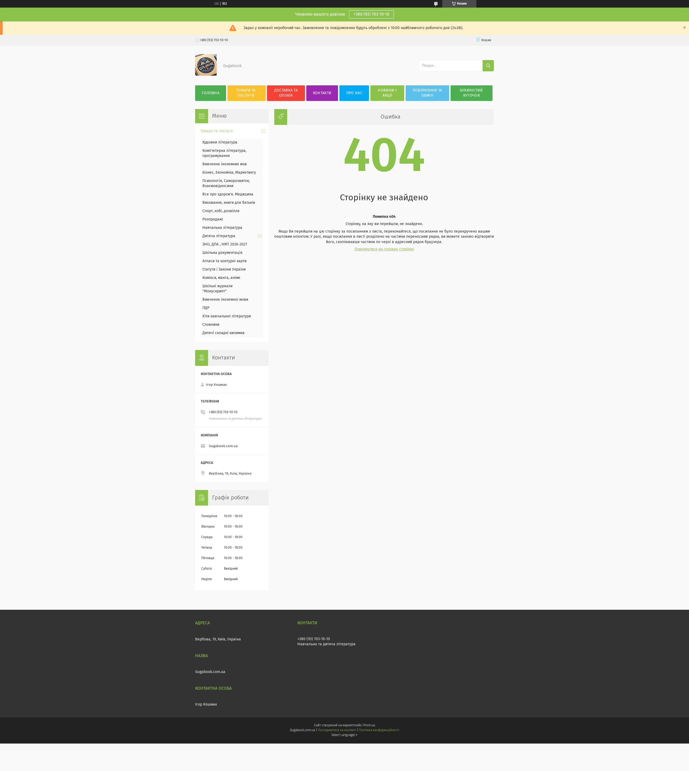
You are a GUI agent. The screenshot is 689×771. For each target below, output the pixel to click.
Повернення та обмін (427, 93)
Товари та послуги (246, 93)
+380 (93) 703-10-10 (371, 14)
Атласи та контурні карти (224, 261)
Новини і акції (387, 93)
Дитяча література (218, 236)
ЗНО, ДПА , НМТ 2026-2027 (224, 244)
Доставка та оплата (286, 93)
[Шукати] (488, 65)
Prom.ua (369, 725)
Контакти (322, 93)
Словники (210, 325)
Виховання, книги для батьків (228, 203)
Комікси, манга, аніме (221, 278)
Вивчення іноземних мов (224, 164)
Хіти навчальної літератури (226, 316)
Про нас (354, 93)
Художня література (219, 142)
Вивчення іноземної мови (225, 300)
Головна (210, 93)
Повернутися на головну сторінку (384, 249)
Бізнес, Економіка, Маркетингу (229, 172)
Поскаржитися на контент (337, 730)
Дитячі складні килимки (223, 333)
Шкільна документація (222, 253)
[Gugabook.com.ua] (206, 74)
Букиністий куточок (471, 93)
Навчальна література (222, 228)
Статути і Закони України (224, 269)
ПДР (205, 308)
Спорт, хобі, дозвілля (221, 211)
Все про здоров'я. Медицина (227, 194)
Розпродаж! (212, 219)
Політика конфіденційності (379, 730)
